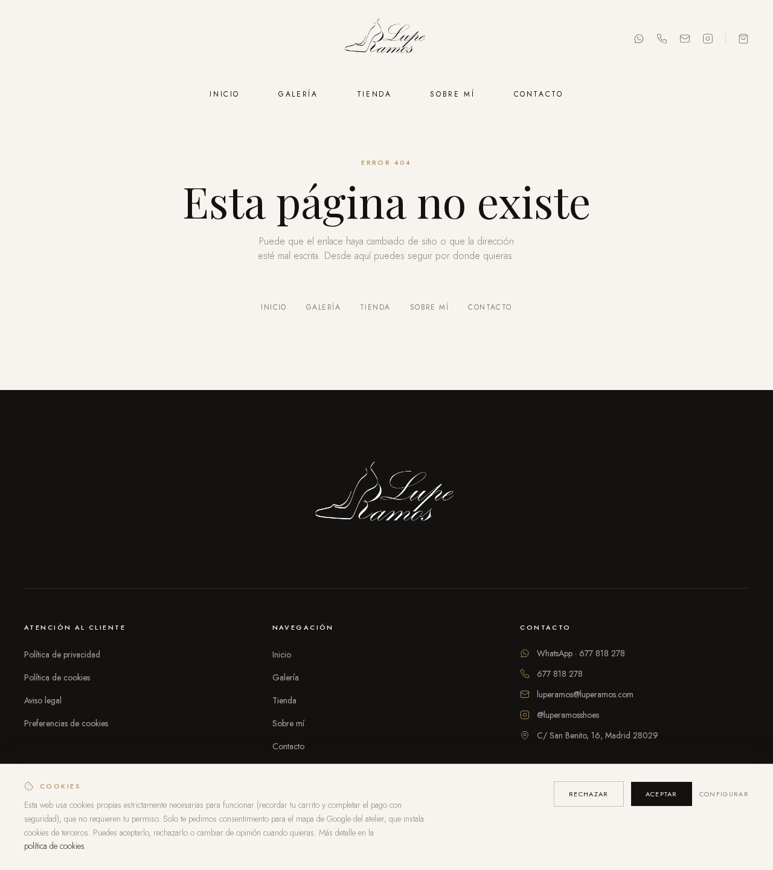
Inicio (225, 94)
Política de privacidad (62, 654)
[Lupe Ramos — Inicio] (386, 38)
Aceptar (662, 794)
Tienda (374, 94)
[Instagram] (707, 38)
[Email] (684, 38)
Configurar (724, 794)
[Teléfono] (661, 38)
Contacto (538, 94)
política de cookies (54, 846)
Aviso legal (43, 700)
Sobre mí (452, 94)
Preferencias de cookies (66, 723)
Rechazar (589, 794)
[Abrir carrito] (743, 38)
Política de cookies (57, 677)
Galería (298, 94)
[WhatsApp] (638, 38)
